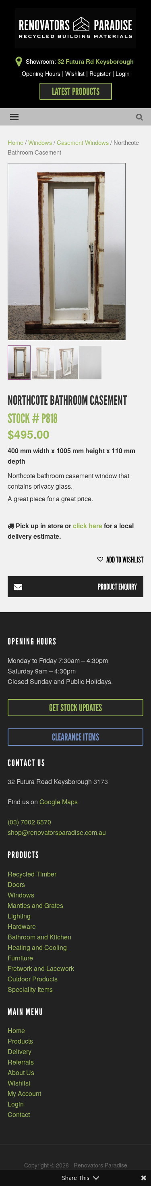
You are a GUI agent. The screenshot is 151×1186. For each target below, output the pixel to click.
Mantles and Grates (35, 905)
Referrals (21, 1062)
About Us (21, 1072)
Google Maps (58, 801)
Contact (19, 1114)
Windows (40, 142)
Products (20, 1041)
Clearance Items (75, 737)
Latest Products (75, 91)
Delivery (19, 1051)
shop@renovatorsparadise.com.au (57, 832)
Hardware (22, 926)
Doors (16, 884)
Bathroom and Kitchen (39, 936)
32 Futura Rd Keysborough (96, 61)
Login (123, 73)
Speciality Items (30, 989)
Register (100, 73)
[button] (76, 560)
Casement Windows (83, 142)
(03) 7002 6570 (29, 821)
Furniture (20, 957)
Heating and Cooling (37, 947)
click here (87, 525)
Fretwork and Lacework (41, 968)
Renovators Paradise (75, 28)
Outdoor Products (33, 978)
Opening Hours (41, 73)
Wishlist (75, 73)
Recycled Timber (32, 874)
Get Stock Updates (75, 707)
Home (15, 142)
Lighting (19, 915)
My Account (24, 1093)
